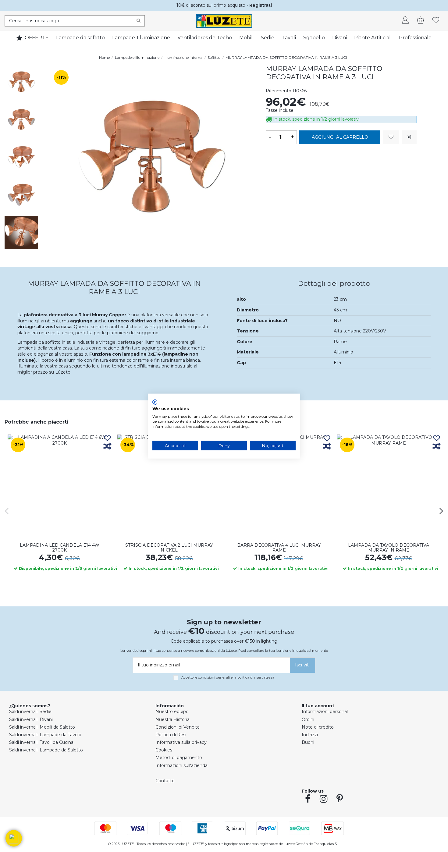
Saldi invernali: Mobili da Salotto (42, 727)
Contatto (165, 780)
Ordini (308, 719)
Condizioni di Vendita (177, 727)
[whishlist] (435, 21)
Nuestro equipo (172, 711)
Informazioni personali (325, 711)
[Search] (138, 21)
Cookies (163, 750)
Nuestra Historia (172, 719)
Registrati (260, 5)
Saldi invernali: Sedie (30, 711)
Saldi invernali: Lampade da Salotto (46, 750)
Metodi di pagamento (178, 757)
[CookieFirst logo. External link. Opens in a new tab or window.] (154, 402)
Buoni (308, 742)
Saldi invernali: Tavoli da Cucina (41, 742)
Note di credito (318, 727)
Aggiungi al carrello (340, 137)
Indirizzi (310, 734)
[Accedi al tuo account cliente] (405, 21)
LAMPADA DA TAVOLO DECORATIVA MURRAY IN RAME (388, 547)
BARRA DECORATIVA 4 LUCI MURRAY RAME (279, 547)
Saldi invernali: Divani (31, 719)
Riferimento (278, 91)
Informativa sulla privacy (181, 742)
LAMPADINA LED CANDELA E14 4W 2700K (59, 547)
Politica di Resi (170, 734)
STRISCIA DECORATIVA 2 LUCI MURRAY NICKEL (169, 547)
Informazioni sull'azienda (181, 765)
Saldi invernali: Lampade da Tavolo (45, 734)
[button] (14, 838)
